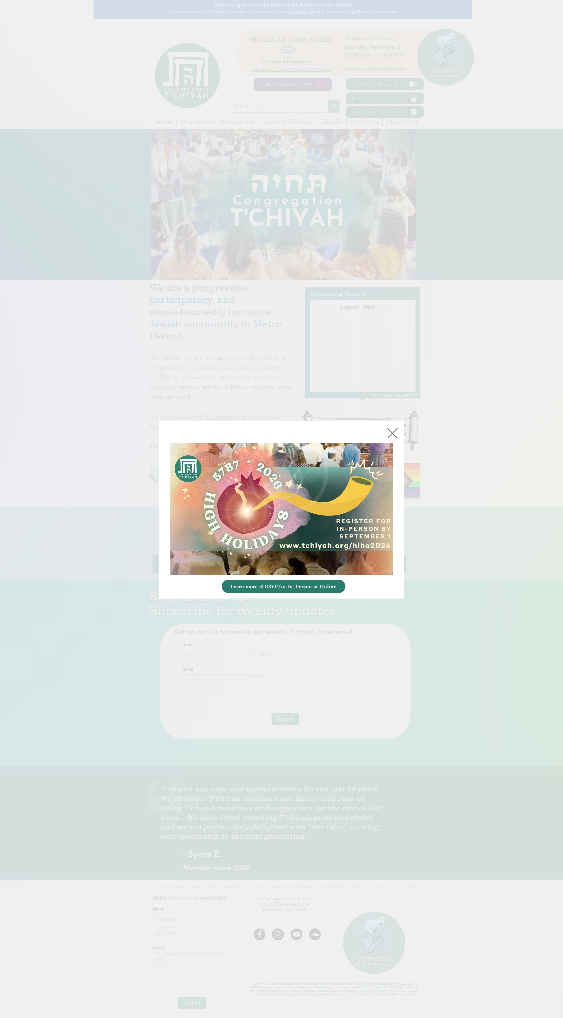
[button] (392, 433)
